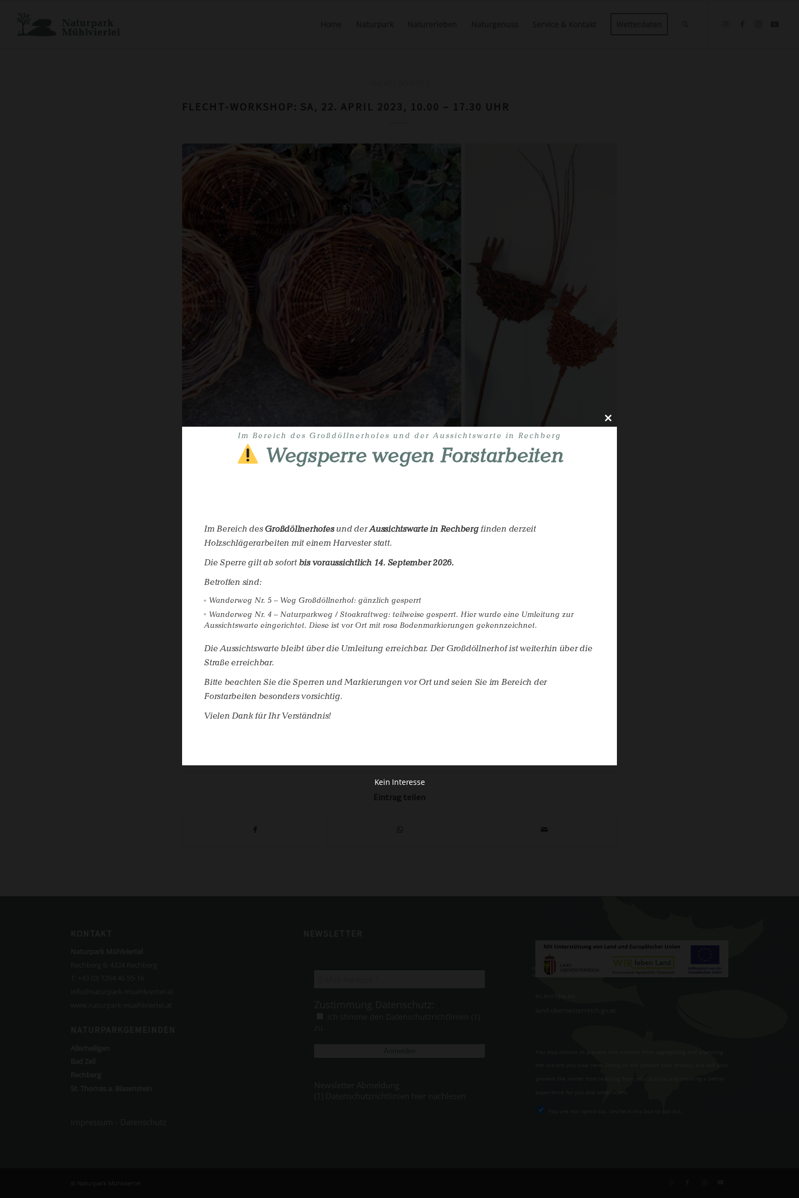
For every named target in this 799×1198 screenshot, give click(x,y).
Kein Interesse (399, 782)
